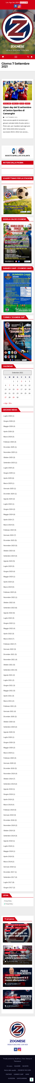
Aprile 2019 (8, 799)
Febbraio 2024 (9, 530)
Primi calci (15, 103)
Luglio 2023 (8, 566)
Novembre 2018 (9, 825)
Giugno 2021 (8, 685)
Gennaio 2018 (9, 867)
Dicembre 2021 (9, 654)
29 (13, 397)
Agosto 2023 (8, 561)
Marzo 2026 (8, 437)
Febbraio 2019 (9, 810)
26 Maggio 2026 (12, 1006)
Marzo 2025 (8, 483)
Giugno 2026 (8, 421)
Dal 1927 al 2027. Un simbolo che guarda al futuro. (17, 936)
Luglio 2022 (8, 618)
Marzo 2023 (8, 587)
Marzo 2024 (8, 525)
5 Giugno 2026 (12, 983)
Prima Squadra (9, 927)
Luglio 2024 (8, 504)
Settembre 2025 (9, 462)
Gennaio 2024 (9, 535)
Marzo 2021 (8, 701)
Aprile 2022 (8, 633)
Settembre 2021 (9, 670)
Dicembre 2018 (9, 820)
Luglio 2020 (8, 737)
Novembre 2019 (9, 773)
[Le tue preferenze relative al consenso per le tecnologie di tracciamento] (31, 1079)
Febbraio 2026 (9, 442)
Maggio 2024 (8, 514)
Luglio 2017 (8, 882)
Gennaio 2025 (9, 488)
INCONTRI (25, 1066)
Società (27, 103)
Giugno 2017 (8, 887)
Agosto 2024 (8, 499)
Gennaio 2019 (9, 815)
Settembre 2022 (9, 608)
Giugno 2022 (8, 623)
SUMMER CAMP (18, 1074)
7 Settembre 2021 (11, 117)
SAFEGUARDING (22, 1078)
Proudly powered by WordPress (12, 1058)
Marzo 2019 (8, 805)
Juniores (16, 924)
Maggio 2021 (8, 690)
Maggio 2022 (8, 628)
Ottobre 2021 (8, 665)
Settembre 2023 (9, 556)
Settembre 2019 (9, 784)
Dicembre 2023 (9, 540)
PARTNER (9, 1074)
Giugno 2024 (8, 509)
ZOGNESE (17, 46)
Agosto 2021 (8, 675)
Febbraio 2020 (9, 758)
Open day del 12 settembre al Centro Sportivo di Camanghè (17, 110)
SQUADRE (17, 1066)
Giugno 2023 (8, 571)
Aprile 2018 (8, 856)
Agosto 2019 (8, 789)
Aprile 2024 (8, 519)
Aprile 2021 (8, 696)
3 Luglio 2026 (11, 939)
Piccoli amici (7, 103)
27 (5, 397)
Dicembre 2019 (9, 768)
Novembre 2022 (9, 597)
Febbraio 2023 (9, 592)
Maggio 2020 (8, 747)
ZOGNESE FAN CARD (24, 1070)
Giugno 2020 (8, 742)
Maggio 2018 (8, 851)
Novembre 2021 (9, 659)
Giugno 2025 (8, 473)
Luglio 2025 (8, 468)
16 (17, 389)
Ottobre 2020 (8, 722)
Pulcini (22, 103)
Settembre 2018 (9, 836)
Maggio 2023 (8, 576)
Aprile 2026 (8, 431)
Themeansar (17, 1061)
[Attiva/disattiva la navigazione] (15, 56)
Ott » (10, 403)
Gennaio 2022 (9, 649)
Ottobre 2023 (8, 551)
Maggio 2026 (8, 426)
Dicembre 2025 (9, 447)
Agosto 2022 (8, 613)
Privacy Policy (7, 901)
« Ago (5, 403)
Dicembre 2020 (9, 716)
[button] (28, 57)
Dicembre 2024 (9, 494)
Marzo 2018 (8, 862)
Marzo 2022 (8, 639)
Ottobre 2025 (8, 457)
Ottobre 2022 (8, 602)
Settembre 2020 (9, 727)
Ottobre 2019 (8, 779)
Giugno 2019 (8, 794)
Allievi (7, 950)
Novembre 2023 (9, 545)
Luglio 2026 (8, 416)
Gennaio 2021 (9, 711)
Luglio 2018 (8, 846)
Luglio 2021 (8, 680)
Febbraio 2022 (9, 644)
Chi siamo (9, 1066)
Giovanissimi (8, 924)
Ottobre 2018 (8, 830)
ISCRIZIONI (11, 1078)
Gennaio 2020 (9, 763)
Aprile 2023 (8, 582)
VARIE (27, 1074)
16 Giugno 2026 (12, 961)
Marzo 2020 (8, 753)
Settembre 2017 (9, 877)
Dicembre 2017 (9, 872)
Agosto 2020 (8, 732)
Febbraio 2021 (9, 706)
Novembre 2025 (9, 452)
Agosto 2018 (8, 841)
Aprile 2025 (8, 478)
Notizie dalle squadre (10, 1070)
